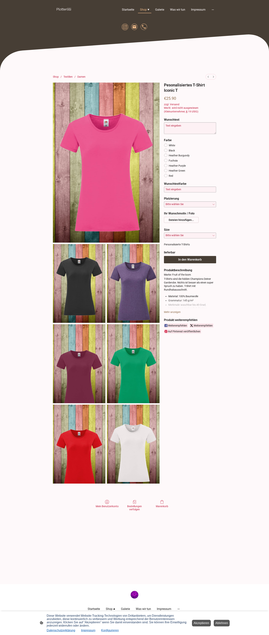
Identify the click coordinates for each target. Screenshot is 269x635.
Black (172, 150)
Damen (81, 76)
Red (171, 175)
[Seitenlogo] (63, 14)
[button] (181, 220)
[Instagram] (125, 27)
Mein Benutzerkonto (107, 506)
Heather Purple (177, 165)
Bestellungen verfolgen (134, 508)
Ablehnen (221, 623)
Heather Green (177, 170)
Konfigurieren (110, 630)
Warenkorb (162, 506)
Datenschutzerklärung (61, 630)
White (172, 145)
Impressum (88, 630)
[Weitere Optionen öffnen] (212, 9)
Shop (56, 76)
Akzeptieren (201, 623)
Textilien (68, 76)
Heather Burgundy (179, 155)
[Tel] (144, 27)
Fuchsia (173, 160)
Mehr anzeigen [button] (172, 312)
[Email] (134, 27)
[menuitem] (208, 76)
